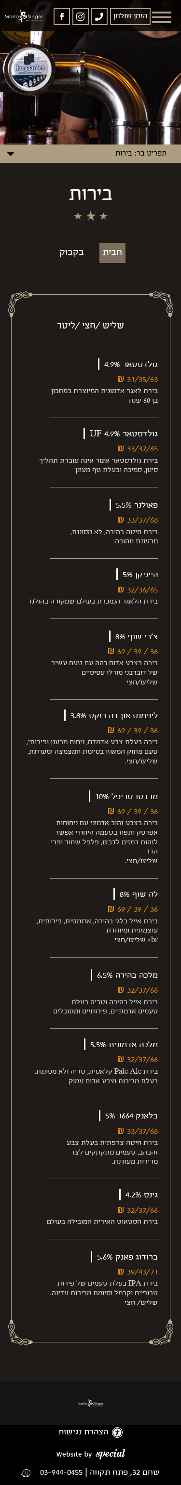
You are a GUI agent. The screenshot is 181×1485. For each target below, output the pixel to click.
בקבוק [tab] (71, 253)
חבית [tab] (112, 253)
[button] (161, 18)
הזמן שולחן (130, 16)
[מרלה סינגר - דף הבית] (91, 1402)
